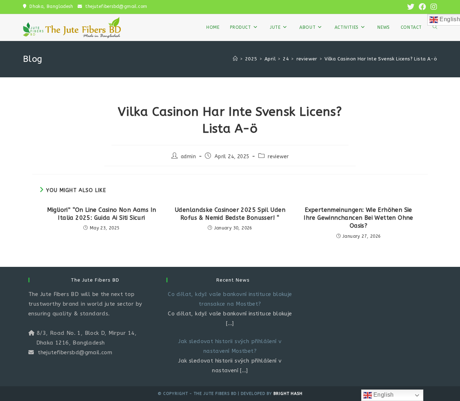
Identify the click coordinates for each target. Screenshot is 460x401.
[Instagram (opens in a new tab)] (432, 7)
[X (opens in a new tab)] (411, 7)
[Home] (235, 58)
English (383, 395)
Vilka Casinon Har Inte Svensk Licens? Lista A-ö (381, 58)
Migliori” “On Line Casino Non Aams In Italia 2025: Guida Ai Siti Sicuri (101, 213)
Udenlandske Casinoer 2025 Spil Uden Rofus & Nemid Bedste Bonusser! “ (230, 213)
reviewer (278, 157)
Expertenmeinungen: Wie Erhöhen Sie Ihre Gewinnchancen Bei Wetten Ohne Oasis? (358, 217)
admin (188, 157)
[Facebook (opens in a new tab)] (422, 7)
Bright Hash (288, 393)
